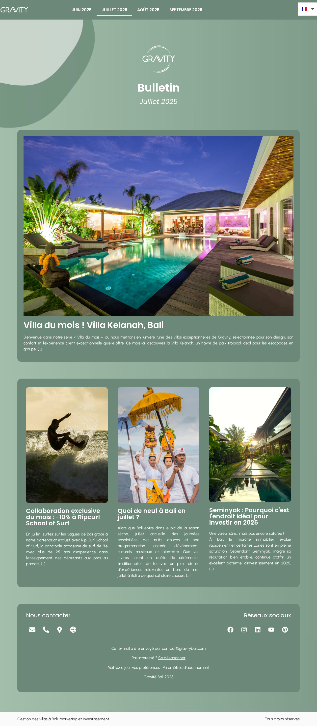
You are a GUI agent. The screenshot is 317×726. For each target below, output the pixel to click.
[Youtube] (271, 629)
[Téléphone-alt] (46, 629)
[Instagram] (244, 629)
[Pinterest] (285, 629)
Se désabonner (171, 657)
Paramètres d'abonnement (186, 667)
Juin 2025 (82, 10)
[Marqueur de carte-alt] (59, 629)
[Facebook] (230, 629)
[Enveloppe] (32, 629)
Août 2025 (148, 10)
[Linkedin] (257, 629)
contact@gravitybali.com (184, 648)
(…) (40, 349)
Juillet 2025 (114, 10)
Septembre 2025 (185, 10)
